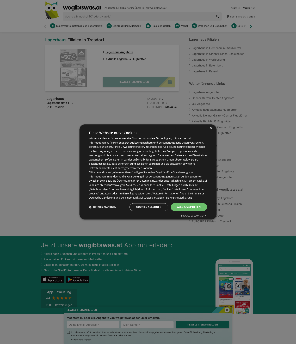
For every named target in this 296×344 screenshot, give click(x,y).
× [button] (211, 128)
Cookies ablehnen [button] (148, 207)
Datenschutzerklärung (179, 197)
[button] (102, 207)
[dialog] (148, 171)
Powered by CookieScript (194, 216)
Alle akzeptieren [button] (189, 207)
